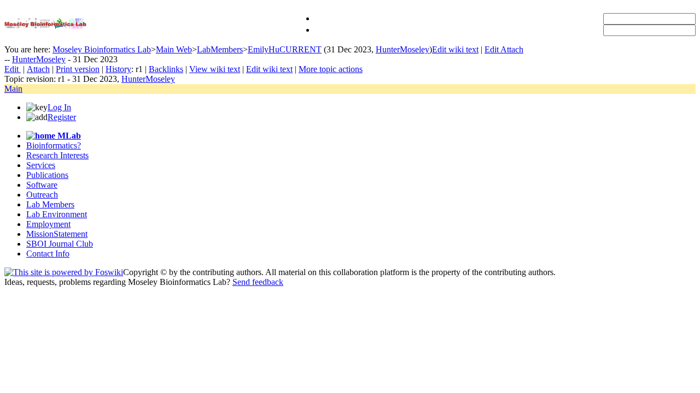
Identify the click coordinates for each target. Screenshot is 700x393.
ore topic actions (331, 69)
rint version (78, 69)
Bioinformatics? (53, 145)
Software (41, 184)
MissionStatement (57, 234)
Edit (492, 49)
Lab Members (50, 204)
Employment (48, 224)
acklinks (166, 69)
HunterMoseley (402, 49)
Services (40, 165)
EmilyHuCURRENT (285, 49)
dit (12, 69)
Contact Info (47, 253)
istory (118, 69)
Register (62, 117)
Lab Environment (56, 214)
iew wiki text (214, 69)
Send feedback (257, 282)
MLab (68, 135)
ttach (38, 69)
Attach (511, 49)
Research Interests (57, 155)
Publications (47, 175)
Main (13, 88)
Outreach (42, 194)
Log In (59, 107)
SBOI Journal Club (59, 243)
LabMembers (220, 49)
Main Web (174, 49)
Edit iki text (455, 49)
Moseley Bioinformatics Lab (101, 49)
